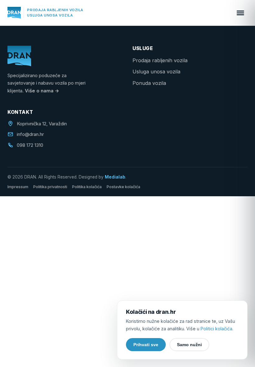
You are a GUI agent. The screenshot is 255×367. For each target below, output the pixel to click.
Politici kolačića (216, 328)
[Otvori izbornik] (240, 13)
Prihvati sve (145, 344)
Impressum (17, 186)
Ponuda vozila (149, 83)
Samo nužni (189, 344)
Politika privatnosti (50, 186)
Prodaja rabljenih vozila (160, 60)
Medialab (115, 176)
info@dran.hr (30, 134)
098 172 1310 (30, 145)
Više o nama (42, 91)
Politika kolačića (87, 186)
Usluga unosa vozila (156, 71)
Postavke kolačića (123, 186)
